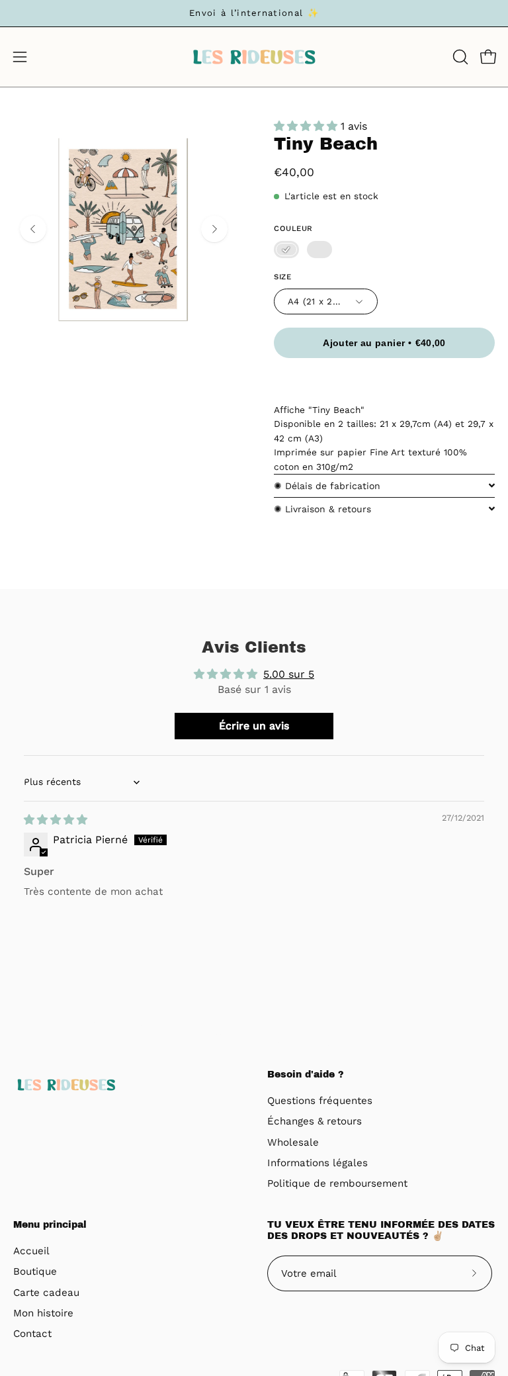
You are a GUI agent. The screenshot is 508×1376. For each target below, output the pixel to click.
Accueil (31, 1251)
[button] (459, 57)
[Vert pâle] (319, 249)
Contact (32, 1334)
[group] (254, 13)
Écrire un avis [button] (254, 725)
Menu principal (50, 1225)
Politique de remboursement (337, 1184)
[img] (55, 819)
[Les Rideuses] (254, 57)
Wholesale (293, 1142)
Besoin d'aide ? (305, 1074)
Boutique (35, 1271)
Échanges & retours (314, 1122)
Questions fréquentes (319, 1101)
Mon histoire (43, 1313)
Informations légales (317, 1163)
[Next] (214, 229)
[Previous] (33, 229)
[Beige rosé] (286, 249)
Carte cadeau (46, 1293)
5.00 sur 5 (288, 674)
